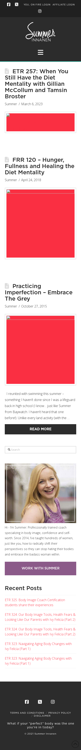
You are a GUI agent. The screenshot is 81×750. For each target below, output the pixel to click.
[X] (17, 4)
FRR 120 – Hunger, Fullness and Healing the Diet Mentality (39, 166)
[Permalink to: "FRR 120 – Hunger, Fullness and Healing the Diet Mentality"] (40, 223)
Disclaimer (42, 716)
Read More (41, 429)
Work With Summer (41, 568)
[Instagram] (40, 11)
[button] (40, 52)
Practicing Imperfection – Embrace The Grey (38, 292)
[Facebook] (9, 4)
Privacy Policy (59, 713)
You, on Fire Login (37, 5)
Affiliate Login (64, 5)
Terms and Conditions (27, 713)
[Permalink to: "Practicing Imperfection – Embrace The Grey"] (40, 350)
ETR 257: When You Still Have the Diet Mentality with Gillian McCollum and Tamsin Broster (36, 84)
